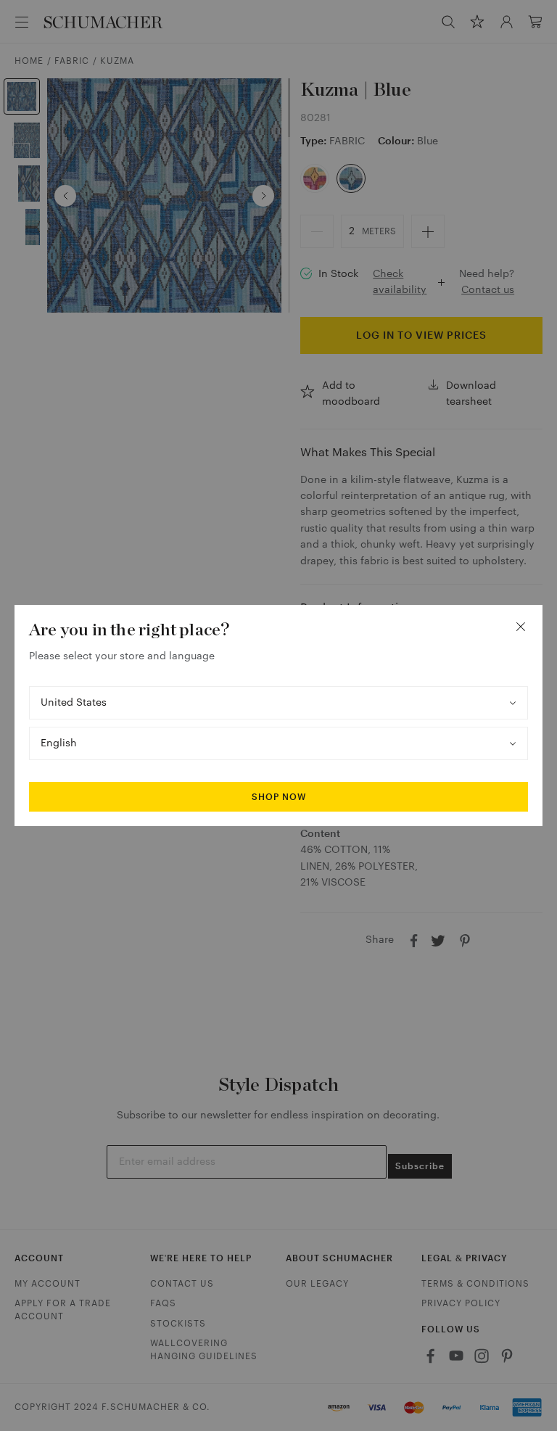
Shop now (279, 797)
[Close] (520, 626)
